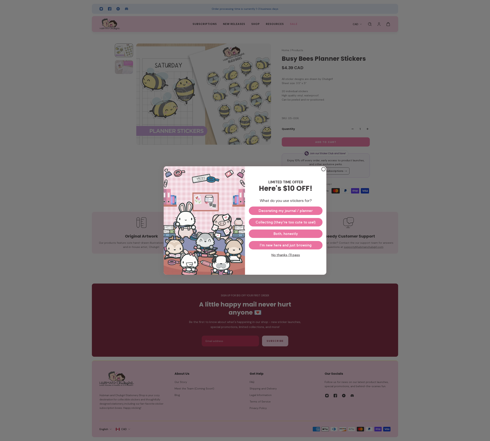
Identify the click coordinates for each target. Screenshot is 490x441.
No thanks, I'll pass (285, 255)
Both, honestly (286, 234)
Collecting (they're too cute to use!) (286, 222)
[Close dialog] (323, 169)
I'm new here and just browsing (286, 245)
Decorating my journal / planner (286, 211)
